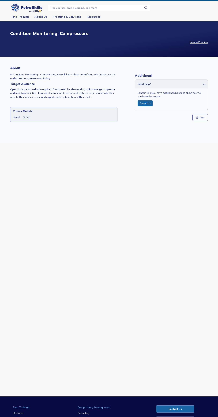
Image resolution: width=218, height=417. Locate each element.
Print (202, 117)
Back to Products (199, 41)
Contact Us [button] (175, 408)
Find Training (20, 16)
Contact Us (145, 103)
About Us (40, 16)
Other (26, 117)
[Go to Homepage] (27, 7)
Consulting (83, 413)
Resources (94, 16)
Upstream (18, 413)
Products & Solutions (67, 16)
